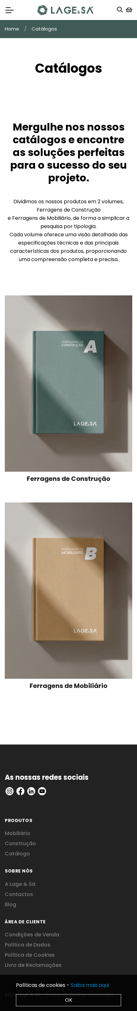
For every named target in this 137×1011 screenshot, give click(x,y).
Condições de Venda (32, 934)
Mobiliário (17, 833)
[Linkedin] (9, 790)
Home (12, 28)
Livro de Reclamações (33, 965)
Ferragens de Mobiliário (41, 218)
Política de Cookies (30, 955)
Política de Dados (27, 944)
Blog (10, 904)
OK (68, 1000)
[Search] (120, 10)
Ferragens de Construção (69, 209)
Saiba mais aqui (90, 985)
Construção (20, 843)
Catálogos (44, 28)
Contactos (19, 894)
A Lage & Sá (20, 884)
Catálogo (17, 853)
